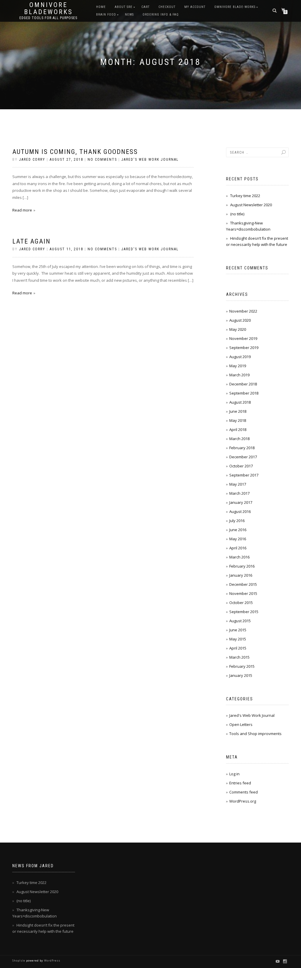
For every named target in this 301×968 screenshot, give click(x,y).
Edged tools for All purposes (48, 18)
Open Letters (240, 724)
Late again (31, 241)
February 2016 (242, 566)
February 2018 (242, 447)
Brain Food (106, 14)
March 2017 (239, 493)
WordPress (51, 960)
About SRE (124, 7)
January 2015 (240, 675)
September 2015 (243, 611)
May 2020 (237, 329)
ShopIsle (19, 960)
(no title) (237, 214)
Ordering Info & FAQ (161, 14)
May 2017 (237, 484)
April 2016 (237, 548)
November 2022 (243, 311)
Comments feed (243, 792)
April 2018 (237, 429)
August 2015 (240, 620)
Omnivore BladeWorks (48, 8)
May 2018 (237, 420)
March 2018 (239, 438)
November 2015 (243, 593)
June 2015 (237, 630)
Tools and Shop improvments (255, 733)
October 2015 (241, 602)
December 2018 (243, 384)
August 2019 (240, 356)
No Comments (102, 159)
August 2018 (240, 402)
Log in (234, 773)
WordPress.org (242, 801)
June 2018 (237, 411)
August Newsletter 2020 (251, 204)
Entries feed (240, 783)
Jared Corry (32, 159)
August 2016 (240, 511)
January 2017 (240, 502)
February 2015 (242, 666)
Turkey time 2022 (245, 195)
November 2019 (243, 338)
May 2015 (237, 639)
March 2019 (239, 375)
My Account (194, 7)
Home (101, 7)
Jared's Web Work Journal (150, 159)
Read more (22, 210)
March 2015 (239, 657)
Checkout (166, 7)
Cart (145, 7)
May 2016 (237, 538)
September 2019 (243, 347)
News (129, 14)
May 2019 (237, 365)
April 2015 (237, 648)
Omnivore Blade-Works (234, 7)
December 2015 (243, 584)
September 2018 (243, 393)
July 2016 (237, 520)
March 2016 (239, 557)
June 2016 (237, 529)
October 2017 (241, 466)
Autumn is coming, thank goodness (75, 151)
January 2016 (240, 575)
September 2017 (243, 475)
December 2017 (243, 456)
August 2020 (240, 320)
